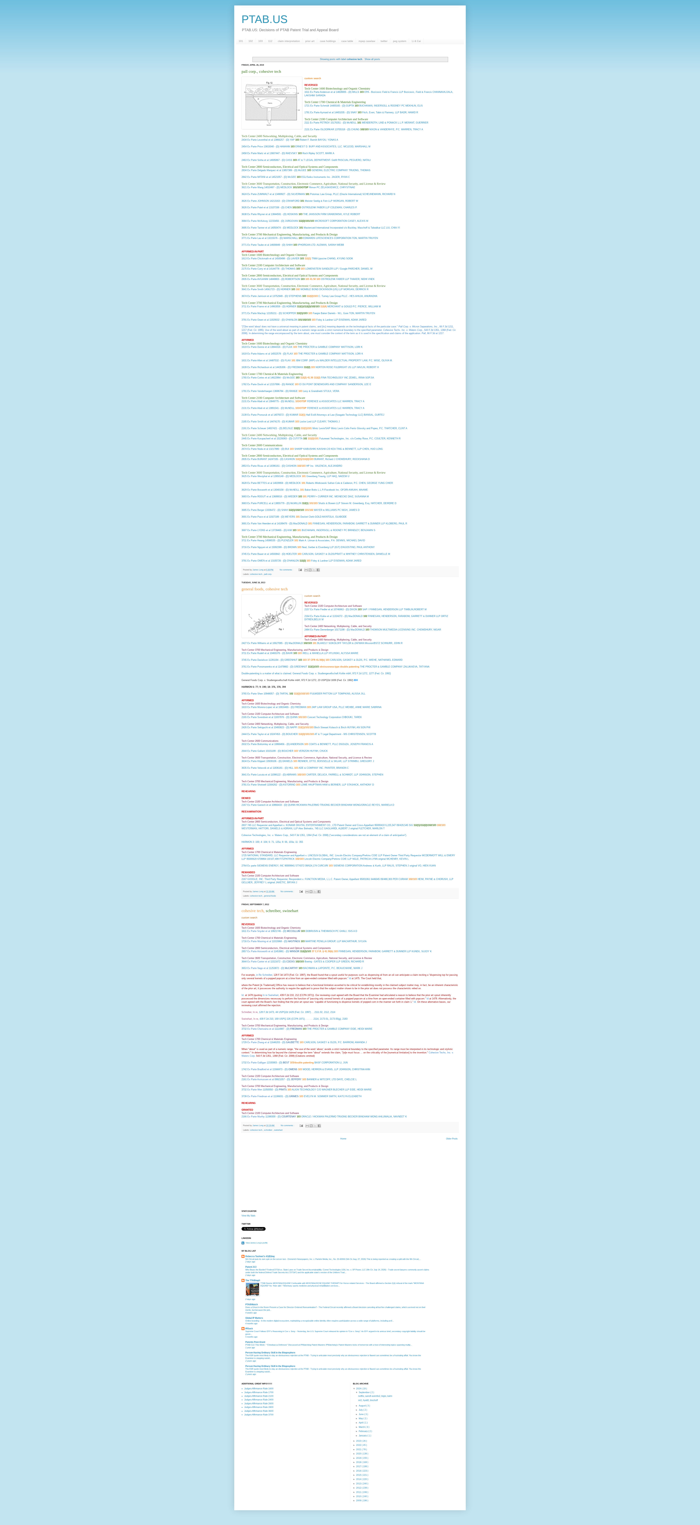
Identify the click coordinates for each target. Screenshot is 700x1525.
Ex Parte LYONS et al (259, 530)
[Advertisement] (350, 1179)
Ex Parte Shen (255, 693)
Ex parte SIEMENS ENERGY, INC (265, 865)
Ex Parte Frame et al (258, 306)
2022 (359, 1445)
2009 (359, 1500)
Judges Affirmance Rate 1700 (258, 1392)
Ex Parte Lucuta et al (258, 774)
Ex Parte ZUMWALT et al (260, 194)
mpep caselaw (367, 41)
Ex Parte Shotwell (256, 784)
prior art (309, 41)
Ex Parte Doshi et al (258, 384)
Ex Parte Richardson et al (261, 367)
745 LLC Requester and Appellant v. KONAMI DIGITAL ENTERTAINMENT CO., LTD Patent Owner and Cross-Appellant (310, 825)
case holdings (328, 41)
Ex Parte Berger (255, 510)
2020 (359, 1453)
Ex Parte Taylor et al (258, 734)
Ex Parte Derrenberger (322, 629)
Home (343, 1138)
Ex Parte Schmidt (319, 105)
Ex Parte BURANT (257, 459)
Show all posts (372, 59)
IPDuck (249, 1328)
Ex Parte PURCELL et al (260, 503)
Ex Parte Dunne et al (258, 347)
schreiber (268, 1130)
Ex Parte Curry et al (257, 268)
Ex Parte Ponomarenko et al (262, 666)
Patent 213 (250, 1267)
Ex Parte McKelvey (257, 221)
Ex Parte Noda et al (257, 449)
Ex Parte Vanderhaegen (259, 391)
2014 (359, 1479)
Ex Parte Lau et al (257, 238)
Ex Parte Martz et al (258, 153)
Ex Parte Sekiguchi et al (260, 727)
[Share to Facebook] (318, 570)
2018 (359, 1462)
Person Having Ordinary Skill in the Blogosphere (270, 1352)
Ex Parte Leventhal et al (260, 139)
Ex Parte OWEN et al (258, 560)
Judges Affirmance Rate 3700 (258, 1414)
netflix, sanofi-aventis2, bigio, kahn (375, 1396)
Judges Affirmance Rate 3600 (258, 1411)
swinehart (278, 1130)
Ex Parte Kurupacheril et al (261, 438)
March (362, 1427)
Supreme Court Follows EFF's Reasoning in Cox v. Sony (270, 1331)
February (363, 1431)
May (361, 1418)
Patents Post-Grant (255, 1342)
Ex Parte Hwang (255, 540)
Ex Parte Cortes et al (258, 377)
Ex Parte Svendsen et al (260, 717)
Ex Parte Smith (255, 289)
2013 (359, 1483)
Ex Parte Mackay (256, 313)
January (363, 1435)
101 (241, 41)
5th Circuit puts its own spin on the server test (265, 1259)
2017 (359, 1466)
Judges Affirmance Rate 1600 (258, 1388)
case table (347, 41)
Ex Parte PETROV (320, 122)
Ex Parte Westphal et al (260, 476)
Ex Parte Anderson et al (322, 92)
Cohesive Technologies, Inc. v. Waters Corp (265, 835)
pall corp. (268, 574)
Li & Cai (416, 41)
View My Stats (248, 1215)
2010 (359, 1496)
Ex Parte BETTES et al (259, 483)
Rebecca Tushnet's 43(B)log (260, 1256)
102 (250, 41)
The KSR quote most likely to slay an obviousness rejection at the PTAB (277, 1355)
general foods (270, 896)
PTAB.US (265, 19)
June (361, 1414)
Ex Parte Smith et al (258, 421)
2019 (359, 1458)
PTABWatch (251, 1304)
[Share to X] (314, 570)
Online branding (252, 1321)
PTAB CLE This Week (255, 1345)
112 (270, 41)
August (362, 1405)
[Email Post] (300, 570)
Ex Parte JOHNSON (258, 201)
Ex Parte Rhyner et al (258, 214)
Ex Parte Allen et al (257, 360)
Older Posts (452, 1138)
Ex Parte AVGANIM (257, 279)
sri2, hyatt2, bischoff (368, 1400)
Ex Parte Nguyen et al (259, 547)
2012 (359, 1488)
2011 (359, 1492)
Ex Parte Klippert (256, 761)
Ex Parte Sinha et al (258, 160)
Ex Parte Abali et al (257, 401)
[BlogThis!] (310, 570)
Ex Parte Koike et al (321, 616)
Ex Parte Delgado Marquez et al (264, 170)
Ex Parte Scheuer (256, 428)
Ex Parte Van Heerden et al (261, 523)
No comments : (287, 570)
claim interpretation (289, 41)
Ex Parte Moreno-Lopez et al (262, 707)
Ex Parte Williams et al (259, 643)
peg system (399, 41)
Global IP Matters (254, 1318)
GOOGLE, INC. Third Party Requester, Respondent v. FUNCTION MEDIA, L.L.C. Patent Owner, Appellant (303, 879)
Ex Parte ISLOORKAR (322, 129)
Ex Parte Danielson (257, 660)
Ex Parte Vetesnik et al (259, 768)
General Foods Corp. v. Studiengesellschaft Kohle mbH (322, 673)
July (361, 1410)
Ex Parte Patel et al (257, 207)
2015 (359, 1475)
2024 (359, 1388)
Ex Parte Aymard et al (322, 112)
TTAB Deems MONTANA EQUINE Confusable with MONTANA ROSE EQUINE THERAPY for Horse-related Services (312, 1283)
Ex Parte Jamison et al (259, 296)
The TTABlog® (252, 1280)
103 (260, 41)
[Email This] (306, 570)
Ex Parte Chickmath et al (260, 258)
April (361, 1422)
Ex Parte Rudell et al (258, 653)
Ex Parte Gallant (256, 751)
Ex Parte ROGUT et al (259, 496)
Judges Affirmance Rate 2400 (258, 1399)
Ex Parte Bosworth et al (260, 489)
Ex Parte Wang (255, 187)
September (364, 1392)
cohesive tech (256, 574)
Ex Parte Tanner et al (258, 227)
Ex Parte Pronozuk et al (260, 414)
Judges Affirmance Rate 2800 (258, 1407)
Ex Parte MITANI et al (259, 177)
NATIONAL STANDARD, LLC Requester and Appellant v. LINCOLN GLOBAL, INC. (290, 855)
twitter (384, 41)
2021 (359, 1449)
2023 (359, 1441)
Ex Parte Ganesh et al (259, 805)
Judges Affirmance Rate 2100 (258, 1396)
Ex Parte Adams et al (258, 353)
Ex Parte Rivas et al (258, 466)
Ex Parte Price (255, 146)
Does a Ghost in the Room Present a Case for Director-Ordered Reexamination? (281, 1307)
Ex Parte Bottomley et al (260, 744)
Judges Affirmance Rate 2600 (258, 1403)
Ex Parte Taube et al (258, 244)
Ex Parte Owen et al (258, 319)
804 (356, 680)
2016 (359, 1471)
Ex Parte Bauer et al (258, 554)
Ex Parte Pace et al (257, 516)
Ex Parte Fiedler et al (321, 609)
